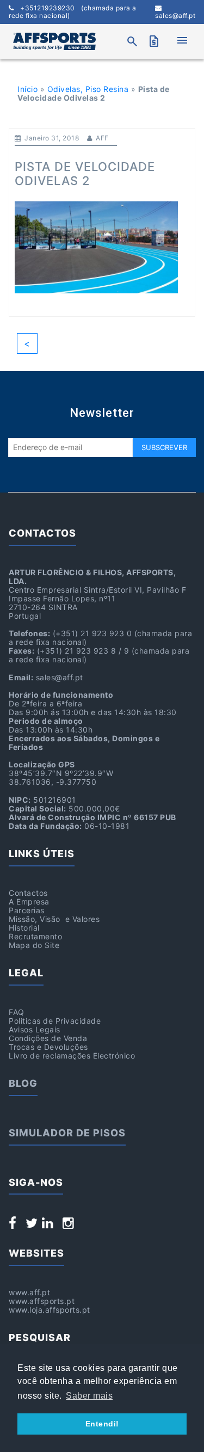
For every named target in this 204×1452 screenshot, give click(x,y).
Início (27, 89)
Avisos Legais (34, 1029)
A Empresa (29, 901)
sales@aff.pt (175, 15)
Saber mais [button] (89, 1395)
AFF (102, 138)
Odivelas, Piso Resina (88, 89)
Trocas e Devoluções (48, 1046)
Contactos (28, 892)
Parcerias (27, 910)
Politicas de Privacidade (55, 1020)
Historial (24, 927)
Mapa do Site (34, 945)
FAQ (16, 1012)
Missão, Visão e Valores (54, 919)
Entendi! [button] (102, 1423)
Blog (23, 1083)
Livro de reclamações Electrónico (72, 1055)
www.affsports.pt (42, 1301)
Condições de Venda (48, 1038)
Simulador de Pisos (67, 1133)
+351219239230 (73, 12)
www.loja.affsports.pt (49, 1309)
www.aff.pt (29, 1292)
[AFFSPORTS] (54, 41)
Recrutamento (35, 936)
